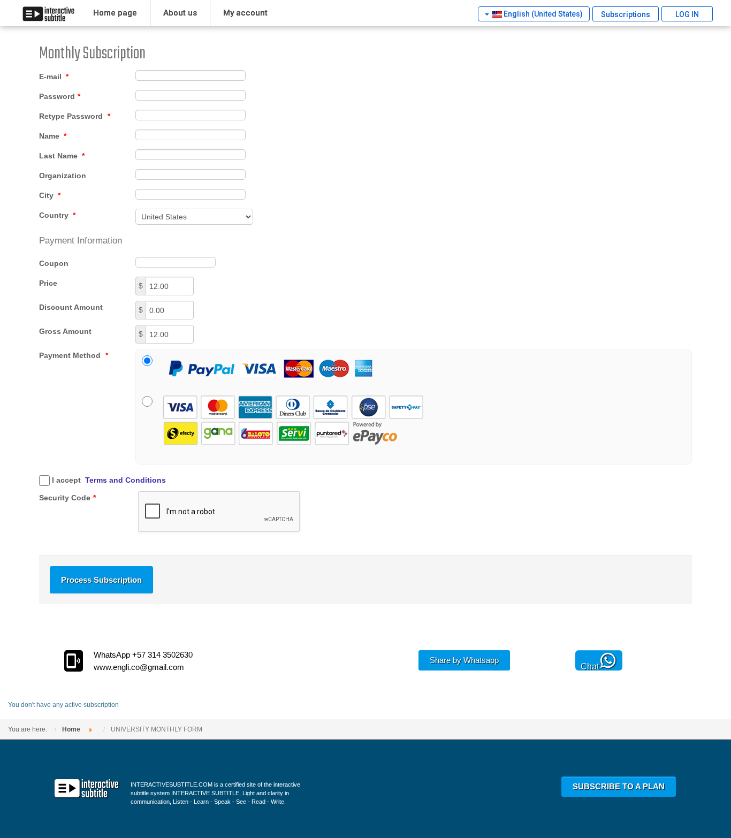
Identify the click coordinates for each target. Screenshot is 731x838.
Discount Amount (71, 307)
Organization (62, 175)
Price (48, 283)
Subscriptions (625, 14)
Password (59, 96)
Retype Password (74, 116)
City (49, 195)
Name (52, 136)
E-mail (53, 76)
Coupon (53, 263)
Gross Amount (65, 331)
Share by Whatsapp (464, 660)
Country (57, 215)
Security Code (67, 497)
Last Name (62, 155)
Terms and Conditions (125, 480)
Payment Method (73, 355)
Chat (590, 666)
